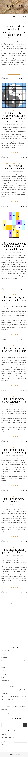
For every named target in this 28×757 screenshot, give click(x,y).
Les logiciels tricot (5, 741)
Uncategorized (5, 680)
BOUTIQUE (11, 24)
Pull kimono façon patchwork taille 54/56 (14, 298)
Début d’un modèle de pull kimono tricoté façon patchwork (14, 246)
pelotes (17, 24)
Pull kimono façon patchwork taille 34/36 (14, 551)
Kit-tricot (14, 6)
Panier (3, 744)
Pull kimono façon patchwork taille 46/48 (14, 400)
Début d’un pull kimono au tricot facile (14, 167)
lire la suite (14, 73)
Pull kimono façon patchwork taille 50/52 (14, 349)
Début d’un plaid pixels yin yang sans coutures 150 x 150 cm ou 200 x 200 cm (14, 117)
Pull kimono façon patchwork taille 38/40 (14, 500)
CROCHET (4, 667)
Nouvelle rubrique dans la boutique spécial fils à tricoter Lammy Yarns (14, 30)
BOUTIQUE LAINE (5, 734)
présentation (4, 657)
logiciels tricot (11, 163)
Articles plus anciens (10, 598)
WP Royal (18, 754)
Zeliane (6, 78)
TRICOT (14, 110)
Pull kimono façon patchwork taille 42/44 (14, 451)
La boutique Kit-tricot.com (7, 737)
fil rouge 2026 (4, 654)
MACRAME (4, 670)
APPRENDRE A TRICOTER (7, 650)
